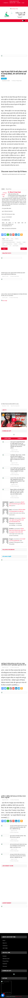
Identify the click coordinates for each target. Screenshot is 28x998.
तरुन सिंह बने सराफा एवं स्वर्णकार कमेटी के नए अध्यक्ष (10, 403)
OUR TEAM (5, 948)
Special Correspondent (15, 405)
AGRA (7, 238)
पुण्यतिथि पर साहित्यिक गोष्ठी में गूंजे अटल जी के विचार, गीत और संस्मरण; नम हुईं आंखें (13, 796)
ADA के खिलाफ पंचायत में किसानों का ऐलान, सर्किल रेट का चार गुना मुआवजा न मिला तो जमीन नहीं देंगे (17, 530)
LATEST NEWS (7, 438)
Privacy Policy (5, 961)
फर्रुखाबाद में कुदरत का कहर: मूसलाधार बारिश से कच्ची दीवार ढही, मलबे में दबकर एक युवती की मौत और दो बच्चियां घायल (13, 273)
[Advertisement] (14, 40)
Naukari (15, 243)
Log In (23, 2)
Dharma (16, 238)
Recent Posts (8, 189)
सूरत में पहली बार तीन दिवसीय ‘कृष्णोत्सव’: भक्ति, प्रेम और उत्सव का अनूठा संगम (18, 836)
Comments (20, 438)
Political (20, 243)
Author (3, 189)
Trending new (4, 245)
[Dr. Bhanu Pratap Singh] (4, 194)
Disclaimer (5, 963)
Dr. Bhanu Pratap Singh (17, 80)
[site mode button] (23, 20)
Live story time (9, 243)
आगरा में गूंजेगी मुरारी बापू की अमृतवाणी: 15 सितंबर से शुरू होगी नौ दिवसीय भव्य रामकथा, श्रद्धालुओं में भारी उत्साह (17, 469)
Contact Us (6, 2)
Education (19, 242)
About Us (5, 943)
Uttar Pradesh (15, 245)
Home (4, 940)
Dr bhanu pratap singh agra (7, 240)
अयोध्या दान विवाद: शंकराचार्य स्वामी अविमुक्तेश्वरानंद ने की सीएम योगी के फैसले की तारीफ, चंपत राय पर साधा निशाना (14, 295)
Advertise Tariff (12, 2)
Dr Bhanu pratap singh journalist (8, 242)
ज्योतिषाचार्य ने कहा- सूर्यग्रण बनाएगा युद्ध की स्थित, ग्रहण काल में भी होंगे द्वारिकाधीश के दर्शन (17, 520)
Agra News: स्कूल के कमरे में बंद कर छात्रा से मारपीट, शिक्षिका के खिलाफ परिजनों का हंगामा (5, 248)
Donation (18, 2)
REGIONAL (4, 78)
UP (10, 245)
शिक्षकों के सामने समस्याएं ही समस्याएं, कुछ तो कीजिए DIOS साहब (17, 504)
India (3, 243)
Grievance (5, 966)
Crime (12, 238)
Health (24, 242)
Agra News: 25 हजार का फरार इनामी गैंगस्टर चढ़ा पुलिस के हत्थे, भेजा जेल (24, 248)
